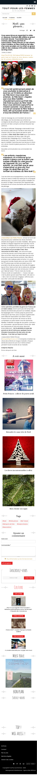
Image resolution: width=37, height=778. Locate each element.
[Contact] (34, 6)
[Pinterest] (32, 6)
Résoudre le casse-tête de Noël (18, 432)
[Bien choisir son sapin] (18, 490)
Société (19, 17)
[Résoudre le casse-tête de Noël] (18, 414)
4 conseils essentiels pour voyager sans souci (18, 650)
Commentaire (6, 545)
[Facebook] (27, 6)
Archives (3, 746)
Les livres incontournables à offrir (18, 470)
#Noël (4, 521)
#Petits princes (13, 521)
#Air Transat (24, 521)
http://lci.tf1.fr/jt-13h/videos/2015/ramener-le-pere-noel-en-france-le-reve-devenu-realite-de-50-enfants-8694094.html (17, 57)
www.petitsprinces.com (10, 339)
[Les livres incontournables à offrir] (18, 452)
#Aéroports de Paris (8, 524)
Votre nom (4, 539)
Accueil (5, 17)
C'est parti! (29, 578)
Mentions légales (6, 756)
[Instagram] (30, 6)
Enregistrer (7, 563)
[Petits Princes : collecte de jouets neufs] (18, 375)
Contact (3, 749)
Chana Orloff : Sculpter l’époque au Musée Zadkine (18, 630)
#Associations (6, 527)
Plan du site (4, 753)
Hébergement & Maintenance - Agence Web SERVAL (20, 770)
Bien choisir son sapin (18, 509)
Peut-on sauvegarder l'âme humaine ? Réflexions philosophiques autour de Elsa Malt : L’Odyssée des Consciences (18, 609)
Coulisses (12, 17)
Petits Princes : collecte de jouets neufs (18, 394)
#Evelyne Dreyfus (22, 524)
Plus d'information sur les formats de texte (19, 559)
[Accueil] (18, 9)
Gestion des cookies (7, 759)
